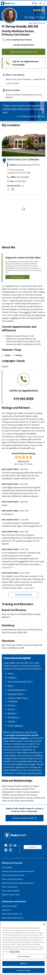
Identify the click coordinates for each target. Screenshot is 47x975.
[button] (34, 3)
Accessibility (7, 867)
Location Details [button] (12, 83)
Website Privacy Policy (11, 894)
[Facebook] (6, 845)
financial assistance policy (30, 773)
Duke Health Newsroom (11, 918)
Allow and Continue (17, 277)
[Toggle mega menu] (40, 3)
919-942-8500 (24, 399)
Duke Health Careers (10, 914)
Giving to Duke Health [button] (23, 818)
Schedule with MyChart (24, 52)
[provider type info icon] (44, 23)
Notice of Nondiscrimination (13, 875)
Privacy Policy (14, 951)
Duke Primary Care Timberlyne (23, 159)
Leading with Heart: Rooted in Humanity (18, 871)
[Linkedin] (15, 845)
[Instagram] (11, 845)
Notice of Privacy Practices (12, 879)
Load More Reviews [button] (23, 594)
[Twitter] (6, 850)
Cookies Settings (23, 956)
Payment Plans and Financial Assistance (18, 883)
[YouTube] (11, 850)
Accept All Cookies (23, 970)
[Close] (44, 924)
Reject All (23, 963)
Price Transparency (9, 887)
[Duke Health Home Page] (16, 835)
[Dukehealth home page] (6, 3)
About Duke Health (9, 906)
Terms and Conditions (11, 891)
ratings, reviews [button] (35, 17)
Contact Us (32, 847)
